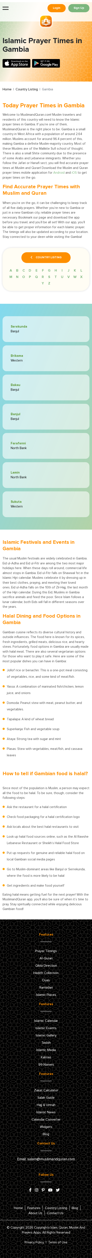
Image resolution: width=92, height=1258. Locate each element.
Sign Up (79, 8)
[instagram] (36, 1190)
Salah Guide (46, 1097)
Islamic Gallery (46, 1035)
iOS (74, 172)
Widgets (46, 1127)
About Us (35, 1213)
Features (33, 1208)
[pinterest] (43, 1190)
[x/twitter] (58, 1190)
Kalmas (46, 1057)
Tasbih (46, 1042)
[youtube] (50, 1190)
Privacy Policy (34, 1242)
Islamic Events (46, 1028)
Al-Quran (46, 958)
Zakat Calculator (46, 1090)
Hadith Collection (46, 973)
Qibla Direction (46, 965)
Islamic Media (46, 1050)
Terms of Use (57, 1242)
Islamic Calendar (46, 1021)
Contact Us (55, 1213)
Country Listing (27, 89)
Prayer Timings (46, 951)
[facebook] (30, 1190)
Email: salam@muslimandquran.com (46, 1159)
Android (59, 172)
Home (7, 89)
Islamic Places (46, 995)
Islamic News (46, 1112)
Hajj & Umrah (46, 1105)
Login (56, 8)
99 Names (46, 1064)
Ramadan (46, 987)
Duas (46, 980)
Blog (46, 1134)
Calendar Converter (46, 1119)
